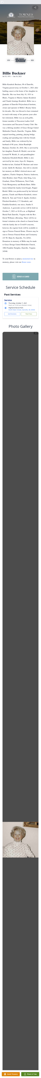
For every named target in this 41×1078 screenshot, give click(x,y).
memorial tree (28, 258)
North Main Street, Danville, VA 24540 (22, 310)
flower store (26, 262)
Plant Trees (29, 314)
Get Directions (12, 314)
